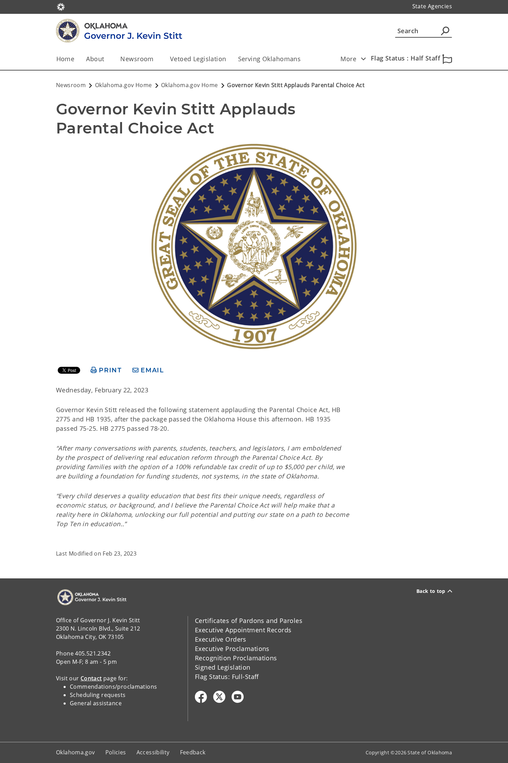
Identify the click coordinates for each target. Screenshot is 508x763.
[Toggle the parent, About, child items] (106, 59)
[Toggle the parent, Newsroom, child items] (156, 59)
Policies (115, 752)
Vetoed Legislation (198, 59)
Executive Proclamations (232, 648)
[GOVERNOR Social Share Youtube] (238, 697)
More (348, 59)
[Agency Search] (445, 31)
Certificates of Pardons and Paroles (248, 620)
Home (65, 59)
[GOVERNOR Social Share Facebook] (201, 697)
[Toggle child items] (363, 59)
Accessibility (153, 752)
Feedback (193, 752)
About (95, 59)
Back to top (430, 591)
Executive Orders (220, 639)
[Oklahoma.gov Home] (61, 6)
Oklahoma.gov (75, 752)
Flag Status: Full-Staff (227, 676)
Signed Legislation (223, 667)
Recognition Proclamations (236, 658)
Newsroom (136, 59)
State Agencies (432, 6)
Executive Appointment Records (243, 630)
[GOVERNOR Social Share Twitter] (219, 697)
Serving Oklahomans (269, 59)
